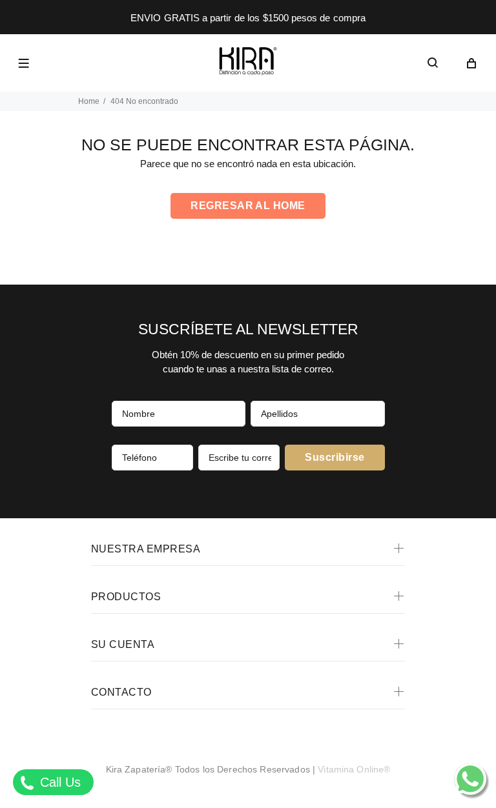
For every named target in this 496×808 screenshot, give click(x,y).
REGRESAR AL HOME (248, 205)
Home (88, 101)
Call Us (58, 782)
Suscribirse (334, 457)
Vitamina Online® (354, 769)
